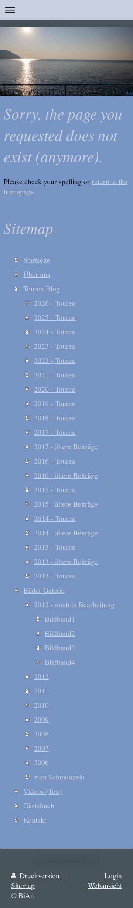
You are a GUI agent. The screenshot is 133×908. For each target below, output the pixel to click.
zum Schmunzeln (59, 776)
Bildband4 (60, 661)
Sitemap (23, 885)
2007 (41, 748)
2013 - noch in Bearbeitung (74, 604)
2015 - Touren (55, 489)
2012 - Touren (55, 575)
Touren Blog (41, 288)
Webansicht (105, 885)
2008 (41, 733)
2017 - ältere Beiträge (66, 446)
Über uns (36, 274)
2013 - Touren (55, 547)
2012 (41, 676)
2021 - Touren (55, 374)
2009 (41, 719)
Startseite (36, 259)
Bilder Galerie (44, 590)
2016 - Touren (55, 460)
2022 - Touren (55, 360)
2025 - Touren (55, 317)
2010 (41, 705)
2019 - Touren (55, 403)
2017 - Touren (55, 432)
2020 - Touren (55, 389)
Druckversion (39, 875)
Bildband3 (60, 647)
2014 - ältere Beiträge (66, 532)
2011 (41, 690)
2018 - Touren (55, 417)
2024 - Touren (55, 331)
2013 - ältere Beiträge (66, 561)
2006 (41, 762)
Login (113, 875)
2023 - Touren (55, 346)
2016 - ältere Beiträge (66, 475)
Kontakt (34, 819)
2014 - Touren (55, 518)
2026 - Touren (55, 302)
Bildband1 (60, 618)
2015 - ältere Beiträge (66, 503)
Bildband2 (60, 633)
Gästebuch (38, 805)
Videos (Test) (43, 791)
